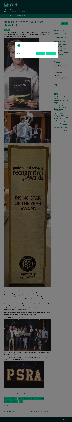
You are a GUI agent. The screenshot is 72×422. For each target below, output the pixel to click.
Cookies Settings (21, 53)
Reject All (40, 53)
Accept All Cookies (51, 53)
